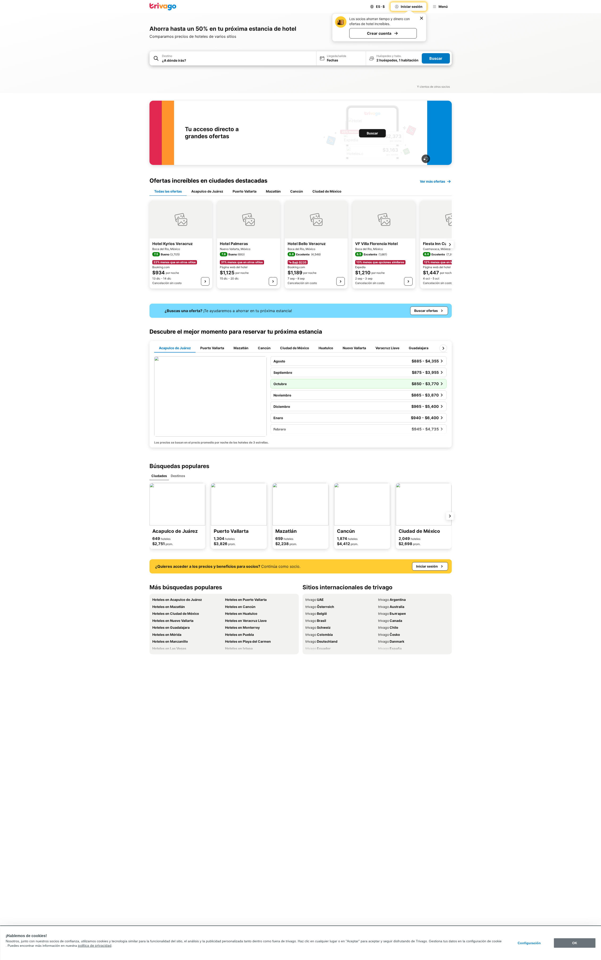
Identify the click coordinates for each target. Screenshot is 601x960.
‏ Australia (391, 607)
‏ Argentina (392, 600)
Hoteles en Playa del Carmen (248, 641)
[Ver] (205, 281)
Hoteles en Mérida (166, 635)
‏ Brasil (315, 621)
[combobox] (237, 60)
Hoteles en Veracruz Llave (246, 621)
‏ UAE (314, 600)
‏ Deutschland (321, 641)
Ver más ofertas (432, 181)
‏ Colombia (319, 635)
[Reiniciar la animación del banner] (426, 159)
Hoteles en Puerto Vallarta (246, 600)
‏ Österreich (319, 607)
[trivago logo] (162, 6)
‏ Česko (389, 635)
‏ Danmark (391, 641)
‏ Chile (388, 627)
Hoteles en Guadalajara (171, 627)
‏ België (316, 613)
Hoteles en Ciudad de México (175, 613)
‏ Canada (390, 621)
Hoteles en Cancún (240, 607)
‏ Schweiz (318, 627)
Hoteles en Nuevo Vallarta (172, 621)
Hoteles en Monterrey (242, 627)
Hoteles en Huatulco (241, 613)
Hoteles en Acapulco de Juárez (177, 600)
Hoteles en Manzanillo (170, 641)
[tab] (168, 191)
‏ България (392, 613)
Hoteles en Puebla (239, 635)
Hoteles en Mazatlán (168, 607)
